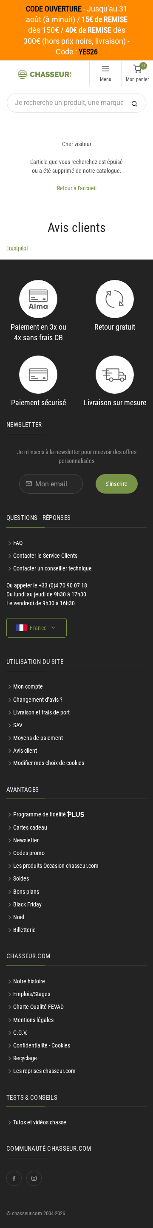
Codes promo (29, 853)
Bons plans (26, 891)
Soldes (21, 878)
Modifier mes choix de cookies (48, 762)
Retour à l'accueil (76, 188)
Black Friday (27, 904)
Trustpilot (17, 248)
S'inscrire (116, 483)
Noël (18, 917)
